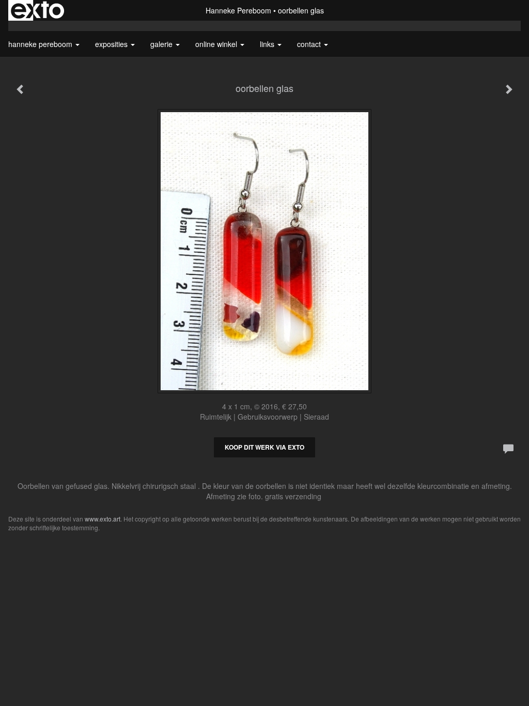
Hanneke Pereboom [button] (41, 44)
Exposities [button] (112, 44)
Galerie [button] (162, 44)
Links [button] (268, 44)
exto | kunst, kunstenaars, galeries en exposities (37, 10)
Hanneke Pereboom (238, 10)
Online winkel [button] (217, 44)
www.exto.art (102, 518)
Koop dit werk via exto (264, 447)
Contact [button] (310, 44)
